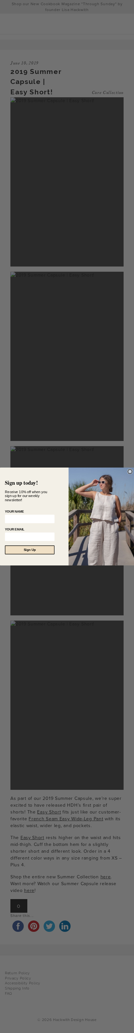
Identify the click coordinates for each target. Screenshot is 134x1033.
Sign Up (30, 550)
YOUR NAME (14, 511)
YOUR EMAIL (14, 529)
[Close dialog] (130, 471)
